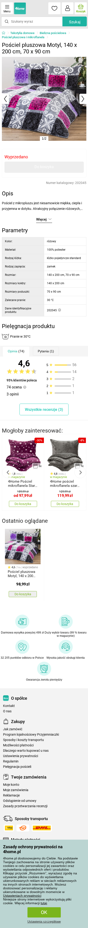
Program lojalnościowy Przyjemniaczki (31, 734)
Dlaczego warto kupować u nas (26, 750)
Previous (8, 472)
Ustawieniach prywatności (22, 895)
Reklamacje (11, 795)
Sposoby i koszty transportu (23, 740)
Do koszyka (44, 167)
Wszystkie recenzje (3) (44, 409)
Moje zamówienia (15, 790)
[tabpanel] (44, 99)
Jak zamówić (12, 729)
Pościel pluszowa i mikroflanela (23, 37)
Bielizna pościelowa (53, 33)
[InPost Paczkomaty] (9, 827)
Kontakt (9, 706)
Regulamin (11, 761)
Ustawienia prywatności (20, 756)
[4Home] (5, 33)
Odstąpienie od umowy (19, 801)
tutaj (44, 903)
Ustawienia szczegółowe (44, 921)
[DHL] (42, 827)
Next (80, 472)
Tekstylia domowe (22, 33)
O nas (7, 711)
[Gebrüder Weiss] (22, 827)
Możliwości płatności (18, 745)
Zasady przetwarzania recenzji (25, 806)
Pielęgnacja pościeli (17, 767)
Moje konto (11, 784)
